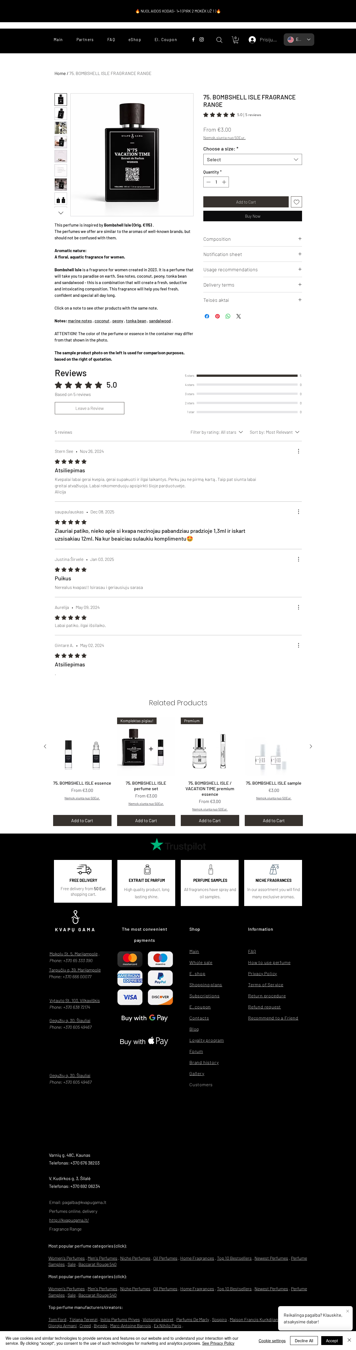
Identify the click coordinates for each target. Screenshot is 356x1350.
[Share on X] (238, 316)
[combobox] (252, 159)
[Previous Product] (45, 746)
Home (60, 73)
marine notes (80, 320)
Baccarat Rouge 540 (97, 1264)
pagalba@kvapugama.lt (84, 1202)
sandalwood (160, 320)
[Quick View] (82, 746)
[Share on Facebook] (207, 316)
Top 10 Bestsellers (234, 1258)
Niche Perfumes (135, 1258)
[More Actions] (298, 451)
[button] (236, 39)
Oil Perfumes (165, 1258)
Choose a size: (220, 148)
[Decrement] (208, 182)
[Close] (349, 1341)
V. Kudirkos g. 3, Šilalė (70, 1178)
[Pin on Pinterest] (217, 316)
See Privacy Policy (218, 1343)
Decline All (304, 1340)
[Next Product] (311, 746)
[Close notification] (347, 1311)
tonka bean (136, 320)
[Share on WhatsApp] (228, 316)
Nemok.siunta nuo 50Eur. (224, 137)
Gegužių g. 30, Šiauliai (70, 1020)
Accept (332, 1340)
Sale (72, 1264)
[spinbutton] (216, 182)
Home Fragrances (197, 1258)
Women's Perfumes (66, 1258)
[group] (178, 771)
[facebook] (193, 39)
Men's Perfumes (102, 1258)
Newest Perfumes (271, 1258)
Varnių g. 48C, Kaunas (69, 1155)
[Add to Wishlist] (296, 202)
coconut (102, 320)
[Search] (219, 40)
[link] (232, 114)
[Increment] (224, 182)
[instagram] (201, 39)
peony (117, 320)
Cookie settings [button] (272, 1340)
